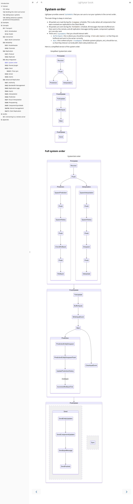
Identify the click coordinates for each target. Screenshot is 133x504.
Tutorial (4, 6)
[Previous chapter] (36, 491)
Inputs (9, 91)
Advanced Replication (11, 80)
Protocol (9, 54)
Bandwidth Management (15, 85)
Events (9, 77)
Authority (10, 82)
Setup (6, 9)
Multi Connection (12, 40)
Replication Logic (12, 88)
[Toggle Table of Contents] (32, 2)
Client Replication (13, 111)
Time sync (12, 71)
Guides (4, 114)
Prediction (10, 97)
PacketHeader (11, 45)
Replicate (10, 57)
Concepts (5, 25)
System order (11, 62)
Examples (5, 22)
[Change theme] (37, 2)
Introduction (5, 3)
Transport (7, 28)
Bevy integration (9, 60)
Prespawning (11, 102)
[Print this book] (130, 2)
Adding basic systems (11, 15)
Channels (10, 48)
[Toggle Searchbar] (41, 2)
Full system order (55, 151)
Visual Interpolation (13, 100)
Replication (8, 51)
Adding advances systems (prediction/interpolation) (12, 19)
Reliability (7, 42)
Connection (8, 37)
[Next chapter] (126, 491)
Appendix (5, 120)
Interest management (14, 108)
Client (9, 68)
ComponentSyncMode (14, 105)
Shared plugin (11, 65)
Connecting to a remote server (14, 117)
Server (9, 74)
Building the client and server (14, 12)
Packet (9, 34)
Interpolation (11, 94)
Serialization (11, 31)
